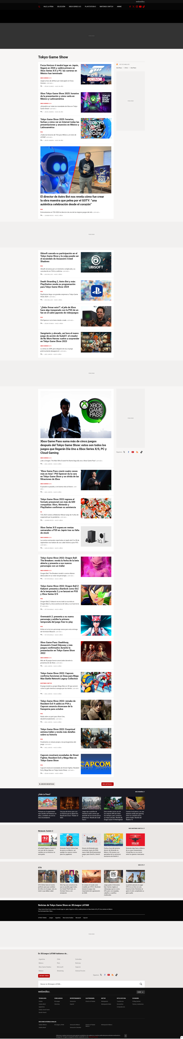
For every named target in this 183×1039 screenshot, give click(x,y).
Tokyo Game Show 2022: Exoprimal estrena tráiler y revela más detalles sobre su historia (57, 732)
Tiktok (144, 6)
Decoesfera (120, 1004)
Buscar (141, 984)
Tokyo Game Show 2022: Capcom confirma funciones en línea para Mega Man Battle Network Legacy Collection (59, 676)
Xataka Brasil (42, 1027)
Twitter (133, 6)
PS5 (41, 132)
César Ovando (49, 86)
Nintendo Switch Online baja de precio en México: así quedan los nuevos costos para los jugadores (69, 851)
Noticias (78, 963)
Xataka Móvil (42, 1004)
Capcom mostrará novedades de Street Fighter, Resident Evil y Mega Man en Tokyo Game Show (59, 758)
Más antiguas (107, 784)
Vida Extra (57, 1004)
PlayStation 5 (90, 6)
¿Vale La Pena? (44, 794)
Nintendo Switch (106, 6)
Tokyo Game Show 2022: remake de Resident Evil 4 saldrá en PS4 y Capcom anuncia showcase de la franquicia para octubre (57, 705)
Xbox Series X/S (75, 6)
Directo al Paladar (90, 1001)
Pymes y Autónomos (138, 1004)
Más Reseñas (139, 791)
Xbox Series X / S (45, 78)
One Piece (119, 68)
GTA (40, 867)
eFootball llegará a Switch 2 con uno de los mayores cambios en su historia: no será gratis (47, 851)
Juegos (51, 917)
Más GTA (141, 865)
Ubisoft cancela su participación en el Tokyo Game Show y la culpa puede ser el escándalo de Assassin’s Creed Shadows (59, 257)
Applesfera (42, 1007)
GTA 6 (126, 68)
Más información (93, 1037)
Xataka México (43, 1024)
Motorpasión (104, 1001)
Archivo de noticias (47, 784)
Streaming (60, 971)
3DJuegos (57, 1001)
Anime (119, 6)
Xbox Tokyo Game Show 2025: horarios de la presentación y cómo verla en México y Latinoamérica (59, 96)
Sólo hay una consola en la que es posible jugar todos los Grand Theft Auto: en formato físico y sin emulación (68, 889)
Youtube (140, 6)
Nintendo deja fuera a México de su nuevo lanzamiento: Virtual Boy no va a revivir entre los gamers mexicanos (135, 851)
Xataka (41, 1001)
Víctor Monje (49, 579)
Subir (139, 992)
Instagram (137, 6)
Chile (58, 959)
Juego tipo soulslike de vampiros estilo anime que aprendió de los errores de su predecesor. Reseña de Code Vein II (91, 815)
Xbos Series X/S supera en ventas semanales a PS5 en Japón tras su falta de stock (59, 530)
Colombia (78, 959)
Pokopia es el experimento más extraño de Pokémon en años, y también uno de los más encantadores (47, 814)
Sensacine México (75, 1024)
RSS (137, 451)
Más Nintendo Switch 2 (136, 828)
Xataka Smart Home (44, 1009)
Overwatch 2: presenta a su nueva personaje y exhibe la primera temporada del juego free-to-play (57, 619)
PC (41, 512)
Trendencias (120, 1001)
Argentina (57, 917)
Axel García (48, 354)
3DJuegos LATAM (59, 1024)
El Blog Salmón (136, 1001)
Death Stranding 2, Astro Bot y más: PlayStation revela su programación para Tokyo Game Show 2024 (58, 284)
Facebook (130, 6)
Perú (58, 963)
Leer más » (50, 83)
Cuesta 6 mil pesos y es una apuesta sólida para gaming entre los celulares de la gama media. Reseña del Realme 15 (135, 815)
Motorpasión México (106, 1024)
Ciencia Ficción (80, 971)
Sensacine (73, 1001)
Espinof (72, 1004)
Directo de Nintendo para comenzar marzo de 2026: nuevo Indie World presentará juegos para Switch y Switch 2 (91, 852)
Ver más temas (44, 975)
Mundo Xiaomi (42, 1012)
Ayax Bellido (49, 274)
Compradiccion (121, 1007)
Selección (61, 6)
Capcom (85, 917)
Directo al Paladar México (90, 1025)
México (41, 963)
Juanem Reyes (49, 215)
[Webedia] (140, 1)
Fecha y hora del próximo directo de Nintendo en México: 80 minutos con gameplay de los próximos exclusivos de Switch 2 (112, 852)
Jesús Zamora (49, 112)
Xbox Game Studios (68, 917)
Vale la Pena (48, 6)
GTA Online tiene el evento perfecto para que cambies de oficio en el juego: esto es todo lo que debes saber (47, 888)
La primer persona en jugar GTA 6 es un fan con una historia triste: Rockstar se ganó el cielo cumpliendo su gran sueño (135, 889)
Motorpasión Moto (106, 1004)
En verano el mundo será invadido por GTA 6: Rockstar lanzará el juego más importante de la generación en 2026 (91, 889)
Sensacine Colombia (75, 1027)
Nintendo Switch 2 (45, 831)
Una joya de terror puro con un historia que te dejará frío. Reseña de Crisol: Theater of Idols (69, 814)
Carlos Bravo (49, 548)
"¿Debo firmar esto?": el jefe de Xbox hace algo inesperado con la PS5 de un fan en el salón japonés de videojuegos (59, 310)
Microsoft (78, 917)
